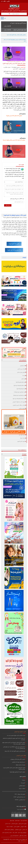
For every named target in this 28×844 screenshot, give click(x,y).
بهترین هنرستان (14, 823)
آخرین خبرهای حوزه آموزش (20, 732)
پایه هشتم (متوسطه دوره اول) (19, 385)
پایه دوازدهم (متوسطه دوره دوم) (19, 398)
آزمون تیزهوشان (18, 829)
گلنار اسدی (15, 69)
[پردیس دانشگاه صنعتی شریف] (14, 295)
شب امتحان (24, 829)
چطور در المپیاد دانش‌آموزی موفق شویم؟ (17, 772)
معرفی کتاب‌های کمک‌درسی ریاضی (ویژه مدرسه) (14, 140)
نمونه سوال (12, 820)
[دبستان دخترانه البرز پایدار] (14, 510)
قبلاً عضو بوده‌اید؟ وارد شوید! (14, 250)
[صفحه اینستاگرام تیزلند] (16, 817)
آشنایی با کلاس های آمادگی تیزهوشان (17, 759)
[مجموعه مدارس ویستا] (14, 713)
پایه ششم (23, 379)
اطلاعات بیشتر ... (6, 26)
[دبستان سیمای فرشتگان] (14, 532)
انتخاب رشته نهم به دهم (7, 832)
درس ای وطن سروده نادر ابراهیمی (18, 762)
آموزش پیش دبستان (21, 372)
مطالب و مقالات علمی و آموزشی (19, 405)
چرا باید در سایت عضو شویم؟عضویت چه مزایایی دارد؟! (14, 217)
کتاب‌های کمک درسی (14, 835)
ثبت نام (3, 1)
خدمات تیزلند (22, 438)
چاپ (16, 62)
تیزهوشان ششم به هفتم (9, 829)
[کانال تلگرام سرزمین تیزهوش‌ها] (24, 817)
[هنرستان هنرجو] (14, 338)
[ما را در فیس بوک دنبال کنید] (13, 817)
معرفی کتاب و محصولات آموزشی (19, 402)
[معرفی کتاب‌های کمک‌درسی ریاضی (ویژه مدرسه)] (14, 151)
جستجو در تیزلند (15, 14)
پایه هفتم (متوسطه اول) (20, 382)
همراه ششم (17, 820)
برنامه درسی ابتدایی (21, 369)
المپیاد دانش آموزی (21, 441)
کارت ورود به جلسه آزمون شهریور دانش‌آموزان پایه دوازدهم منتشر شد (14, 739)
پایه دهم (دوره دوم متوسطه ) (19, 392)
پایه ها (24, 375)
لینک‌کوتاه (12, 62)
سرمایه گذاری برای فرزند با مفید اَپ (18, 23)
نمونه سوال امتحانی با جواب (19, 30)
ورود (7, 1)
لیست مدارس (7, 823)
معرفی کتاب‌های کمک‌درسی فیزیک (14, 116)
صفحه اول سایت (24, 820)
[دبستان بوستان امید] (14, 352)
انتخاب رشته (15, 832)
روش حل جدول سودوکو (20, 765)
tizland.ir (25, 841)
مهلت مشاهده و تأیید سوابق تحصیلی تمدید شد (16, 735)
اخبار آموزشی (22, 365)
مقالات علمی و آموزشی (21, 755)
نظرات (8, 62)
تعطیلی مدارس (17, 826)
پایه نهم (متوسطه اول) (21, 389)
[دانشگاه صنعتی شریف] (14, 489)
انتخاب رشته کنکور (22, 835)
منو (2, 18)
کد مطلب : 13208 (21, 62)
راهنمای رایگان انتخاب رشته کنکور (16, 35)
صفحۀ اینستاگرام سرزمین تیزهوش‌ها (15, 40)
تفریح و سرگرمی (22, 408)
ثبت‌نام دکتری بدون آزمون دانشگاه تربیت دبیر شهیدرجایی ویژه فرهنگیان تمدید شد (14, 747)
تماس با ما (23, 783)
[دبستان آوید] (14, 646)
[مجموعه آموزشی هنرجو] (14, 691)
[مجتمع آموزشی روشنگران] (14, 578)
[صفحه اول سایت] (14, 6)
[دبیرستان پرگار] (14, 600)
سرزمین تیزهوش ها (16, 67)
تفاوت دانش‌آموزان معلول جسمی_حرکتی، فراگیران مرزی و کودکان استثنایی (14, 768)
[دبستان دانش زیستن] (14, 467)
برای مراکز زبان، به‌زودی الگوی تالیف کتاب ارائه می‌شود (15, 751)
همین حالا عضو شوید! (14, 244)
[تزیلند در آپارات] (20, 817)
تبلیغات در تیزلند (22, 788)
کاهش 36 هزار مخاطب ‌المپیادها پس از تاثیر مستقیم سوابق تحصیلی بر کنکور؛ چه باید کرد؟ (13, 743)
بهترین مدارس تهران (22, 823)
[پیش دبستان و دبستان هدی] (14, 281)
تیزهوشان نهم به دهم (22, 832)
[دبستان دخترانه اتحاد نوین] (14, 668)
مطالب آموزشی (23, 826)
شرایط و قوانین (22, 786)
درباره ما (23, 780)
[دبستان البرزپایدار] (14, 309)
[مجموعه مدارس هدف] (14, 555)
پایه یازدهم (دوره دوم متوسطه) (19, 395)
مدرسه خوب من (22, 435)
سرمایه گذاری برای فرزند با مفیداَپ (14, 432)
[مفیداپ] (14, 266)
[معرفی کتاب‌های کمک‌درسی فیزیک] (14, 127)
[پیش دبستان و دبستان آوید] (14, 324)
